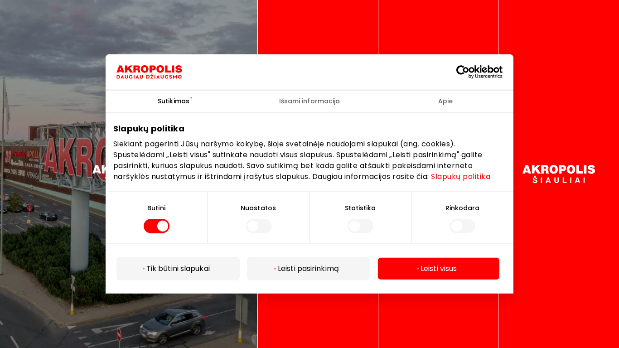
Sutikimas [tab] (173, 101)
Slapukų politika (460, 176)
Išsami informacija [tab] (309, 101)
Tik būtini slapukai (178, 268)
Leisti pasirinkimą (308, 268)
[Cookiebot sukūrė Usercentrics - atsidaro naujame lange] (470, 72)
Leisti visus (439, 268)
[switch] (258, 226)
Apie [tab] (445, 101)
